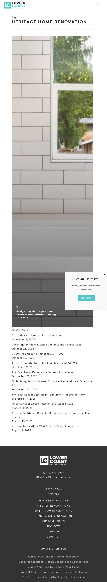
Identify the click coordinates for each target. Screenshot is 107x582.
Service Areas (53, 489)
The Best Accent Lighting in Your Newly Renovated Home (49, 394)
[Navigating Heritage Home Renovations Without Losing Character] (52, 181)
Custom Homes (53, 521)
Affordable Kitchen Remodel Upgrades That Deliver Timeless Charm (51, 415)
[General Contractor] (53, 466)
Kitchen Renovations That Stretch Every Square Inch (46, 426)
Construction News (53, 549)
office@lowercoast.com (55, 477)
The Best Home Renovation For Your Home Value (43, 372)
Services (53, 494)
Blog (18, 307)
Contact (53, 536)
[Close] (105, 274)
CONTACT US (86, 298)
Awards (53, 531)
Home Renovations (53, 500)
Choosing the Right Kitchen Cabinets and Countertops (47, 344)
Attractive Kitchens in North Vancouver (37, 335)
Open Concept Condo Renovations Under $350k (42, 403)
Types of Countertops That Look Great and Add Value (46, 362)
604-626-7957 (55, 473)
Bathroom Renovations (53, 510)
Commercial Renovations (54, 515)
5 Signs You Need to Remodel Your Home (38, 353)
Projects (54, 526)
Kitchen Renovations (53, 505)
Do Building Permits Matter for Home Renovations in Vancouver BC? (53, 383)
